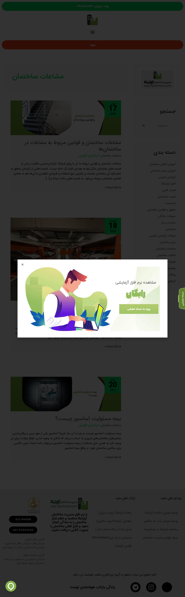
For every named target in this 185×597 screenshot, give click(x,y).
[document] (92, 298)
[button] (22, 264)
